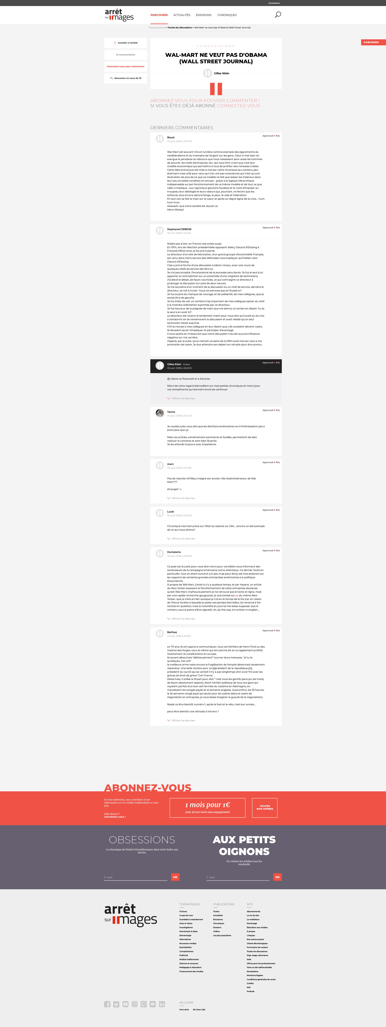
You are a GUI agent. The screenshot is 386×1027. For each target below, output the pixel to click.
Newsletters (252, 971)
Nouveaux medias (187, 943)
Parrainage (252, 923)
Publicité (183, 955)
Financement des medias (191, 971)
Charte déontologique (257, 943)
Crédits (250, 983)
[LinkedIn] (162, 1006)
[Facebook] (107, 1006)
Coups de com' (186, 915)
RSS (249, 987)
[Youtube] (125, 1006)
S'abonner (371, 42)
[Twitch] (144, 1006)
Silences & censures (188, 963)
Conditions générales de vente (261, 979)
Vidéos (216, 931)
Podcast (250, 991)
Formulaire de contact (257, 947)
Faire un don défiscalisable (259, 967)
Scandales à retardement (191, 919)
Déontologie (185, 935)
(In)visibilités (185, 947)
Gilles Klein (221, 73)
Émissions (203, 15)
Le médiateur (253, 919)
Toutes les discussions (257, 951)
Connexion (274, 3)
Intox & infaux (185, 923)
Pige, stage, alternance (257, 955)
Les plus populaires (222, 935)
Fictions (183, 911)
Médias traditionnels (189, 959)
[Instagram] (134, 1006)
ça (237, 595)
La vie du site (253, 915)
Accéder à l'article (128, 43)
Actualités (181, 15)
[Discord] (153, 1006)
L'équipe (251, 935)
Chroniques (227, 15)
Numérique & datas (188, 931)
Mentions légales (255, 975)
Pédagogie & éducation (190, 967)
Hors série (184, 1009)
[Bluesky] (116, 1006)
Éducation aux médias (257, 927)
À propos (251, 931)
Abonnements (253, 911)
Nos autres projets (255, 939)
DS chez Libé (199, 1009)
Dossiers (217, 927)
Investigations (186, 927)
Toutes (216, 911)
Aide (249, 959)
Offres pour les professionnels (261, 963)
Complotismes (186, 951)
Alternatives (185, 939)
